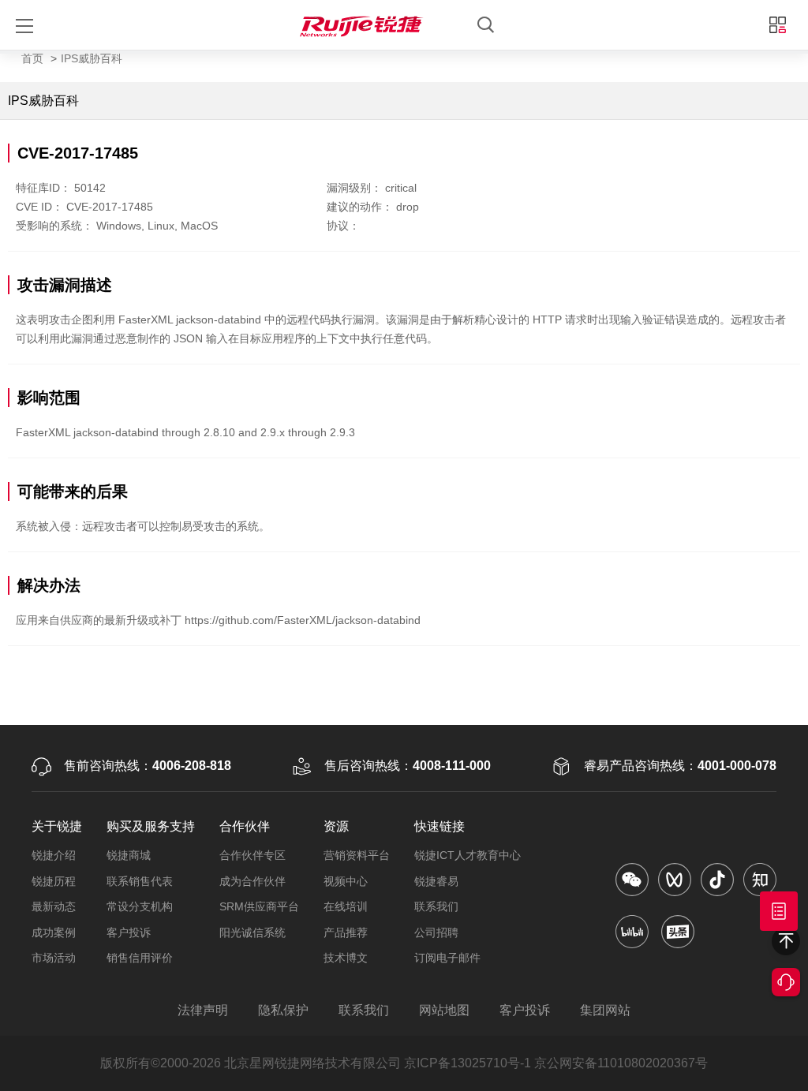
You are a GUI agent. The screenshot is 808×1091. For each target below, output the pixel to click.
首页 (32, 58)
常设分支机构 (140, 906)
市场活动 (54, 957)
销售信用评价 (140, 957)
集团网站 (605, 1010)
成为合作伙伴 (252, 881)
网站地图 (444, 1010)
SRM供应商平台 (259, 906)
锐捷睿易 (436, 881)
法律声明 (203, 1010)
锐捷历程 (54, 881)
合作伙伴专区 (252, 855)
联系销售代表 (140, 881)
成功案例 (54, 932)
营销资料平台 (357, 855)
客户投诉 (129, 932)
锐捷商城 (129, 855)
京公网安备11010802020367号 (621, 1063)
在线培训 (346, 906)
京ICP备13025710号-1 (467, 1063)
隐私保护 (283, 1010)
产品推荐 (346, 932)
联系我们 (436, 906)
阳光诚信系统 (252, 932)
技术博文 (346, 957)
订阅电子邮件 (447, 957)
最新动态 (54, 906)
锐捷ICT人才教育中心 (467, 855)
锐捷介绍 (54, 855)
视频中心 (346, 881)
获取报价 (779, 911)
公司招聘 (436, 932)
